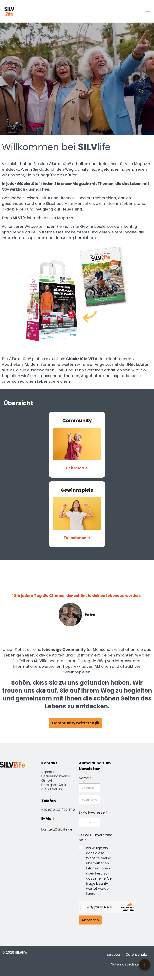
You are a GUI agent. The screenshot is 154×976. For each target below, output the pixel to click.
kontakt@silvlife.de (56, 829)
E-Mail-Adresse (93, 812)
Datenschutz (136, 954)
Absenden (90, 920)
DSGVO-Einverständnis (96, 837)
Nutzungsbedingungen (130, 964)
